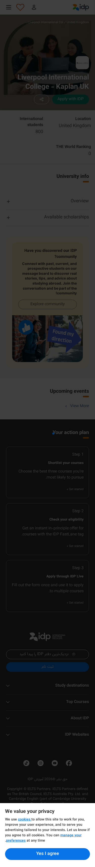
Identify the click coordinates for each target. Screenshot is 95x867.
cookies (24, 819)
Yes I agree (47, 853)
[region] (47, 835)
